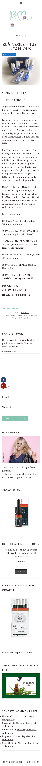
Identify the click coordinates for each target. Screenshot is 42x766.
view (17, 308)
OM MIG (28, 477)
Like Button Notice (8, 308)
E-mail (6, 397)
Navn (5, 387)
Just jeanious (24, 318)
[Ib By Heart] (21, 22)
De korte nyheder (17, 315)
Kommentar (9, 352)
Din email (21, 561)
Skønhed (25, 313)
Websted (6, 407)
